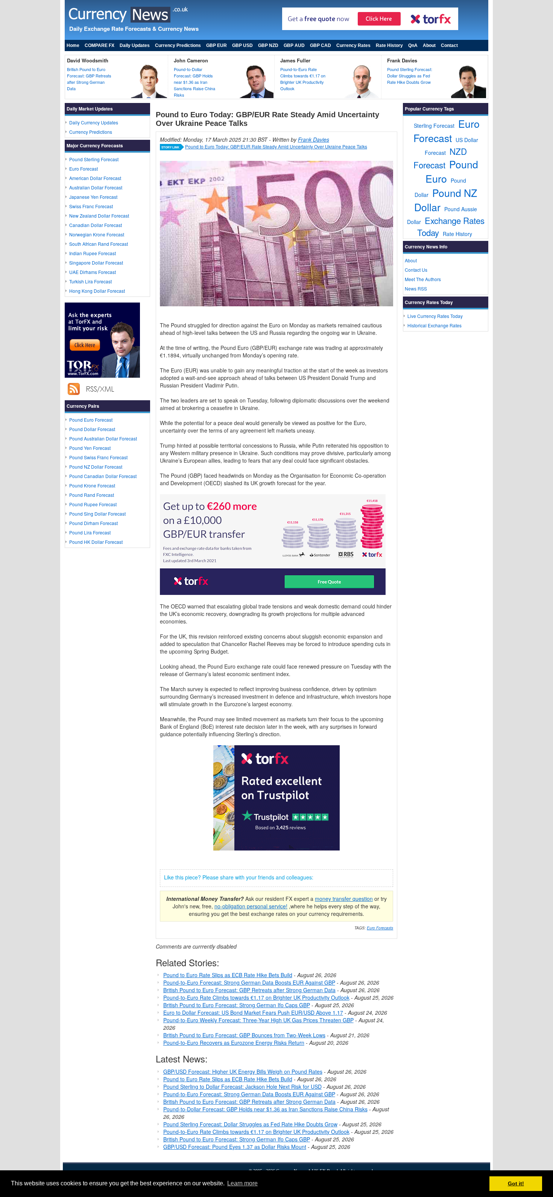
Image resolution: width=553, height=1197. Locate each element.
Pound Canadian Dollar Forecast (103, 476)
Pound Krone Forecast (92, 485)
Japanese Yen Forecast (93, 197)
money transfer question (344, 898)
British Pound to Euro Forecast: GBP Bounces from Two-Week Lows (244, 1035)
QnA (413, 45)
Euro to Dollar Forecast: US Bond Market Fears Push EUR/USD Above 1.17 (253, 1012)
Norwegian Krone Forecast (96, 234)
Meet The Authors (423, 279)
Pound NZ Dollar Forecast (95, 466)
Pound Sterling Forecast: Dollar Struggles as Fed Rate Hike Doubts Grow (409, 75)
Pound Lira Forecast (90, 532)
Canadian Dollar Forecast (95, 225)
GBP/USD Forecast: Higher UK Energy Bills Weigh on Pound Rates (242, 1071)
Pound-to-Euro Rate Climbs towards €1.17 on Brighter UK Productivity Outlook (302, 78)
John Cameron (191, 60)
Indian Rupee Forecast (92, 253)
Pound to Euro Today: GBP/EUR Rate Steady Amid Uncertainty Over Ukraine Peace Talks (276, 146)
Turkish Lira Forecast (90, 281)
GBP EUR (216, 45)
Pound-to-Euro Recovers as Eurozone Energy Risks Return (233, 1042)
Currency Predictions (178, 45)
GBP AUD (294, 45)
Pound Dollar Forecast (92, 429)
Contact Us (416, 269)
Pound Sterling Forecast (93, 159)
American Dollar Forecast (95, 178)
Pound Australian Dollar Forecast (103, 438)
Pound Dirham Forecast (93, 523)
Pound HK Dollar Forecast (96, 542)
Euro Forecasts (380, 928)
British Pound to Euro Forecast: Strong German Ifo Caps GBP (236, 1005)
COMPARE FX (99, 45)
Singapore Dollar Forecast (96, 262)
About (429, 45)
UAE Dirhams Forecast (92, 272)
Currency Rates (353, 45)
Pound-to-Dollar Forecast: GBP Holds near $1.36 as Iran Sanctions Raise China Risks (194, 82)
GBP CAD (320, 45)
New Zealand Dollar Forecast (99, 215)
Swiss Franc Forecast (91, 206)
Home (73, 45)
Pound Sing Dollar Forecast (97, 513)
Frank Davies (402, 60)
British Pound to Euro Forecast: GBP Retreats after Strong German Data (89, 78)
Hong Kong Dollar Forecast (97, 291)
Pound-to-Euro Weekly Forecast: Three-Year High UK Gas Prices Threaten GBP (258, 1020)
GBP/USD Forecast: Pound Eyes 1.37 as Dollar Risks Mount (234, 1146)
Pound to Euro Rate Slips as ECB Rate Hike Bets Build (227, 975)
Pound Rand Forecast (91, 495)
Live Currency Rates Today (435, 316)
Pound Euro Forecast (90, 419)
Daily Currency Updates (93, 122)
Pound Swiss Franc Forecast (98, 457)
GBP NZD (268, 45)
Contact (449, 45)
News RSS (416, 288)
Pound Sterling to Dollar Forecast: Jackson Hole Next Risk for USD (242, 1086)
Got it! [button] (516, 1183)
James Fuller (295, 60)
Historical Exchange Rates (434, 325)
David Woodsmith (87, 60)
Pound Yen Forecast (90, 448)
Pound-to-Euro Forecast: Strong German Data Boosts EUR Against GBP (249, 982)
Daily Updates (135, 45)
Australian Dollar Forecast (95, 187)
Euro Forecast (83, 168)
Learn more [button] (242, 1183)
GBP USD (242, 45)
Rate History (389, 45)
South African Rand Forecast (98, 244)
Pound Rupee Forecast (93, 504)
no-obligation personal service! (250, 906)
